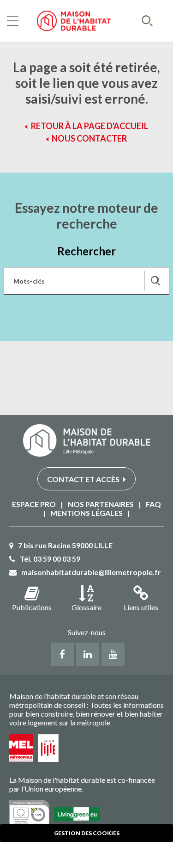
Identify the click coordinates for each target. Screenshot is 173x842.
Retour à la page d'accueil (89, 126)
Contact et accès (84, 479)
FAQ (153, 504)
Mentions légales (86, 512)
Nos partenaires (101, 504)
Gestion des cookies (86, 833)
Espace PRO (34, 504)
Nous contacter (89, 138)
